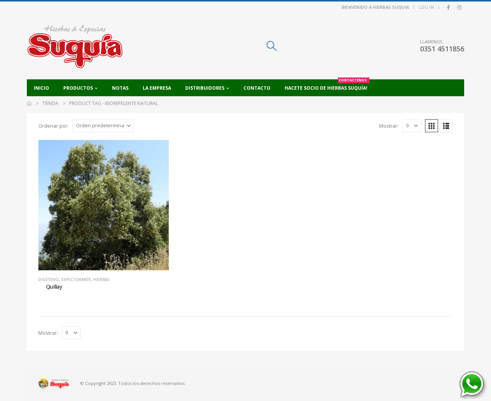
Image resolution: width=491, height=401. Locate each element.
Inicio (41, 88)
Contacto (257, 88)
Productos (78, 88)
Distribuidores (204, 88)
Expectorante (76, 279)
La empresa (157, 88)
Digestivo (48, 279)
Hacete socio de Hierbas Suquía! (326, 85)
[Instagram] (459, 7)
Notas (120, 88)
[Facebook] (448, 7)
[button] (271, 46)
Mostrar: (389, 125)
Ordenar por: (53, 125)
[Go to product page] (103, 205)
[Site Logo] (75, 46)
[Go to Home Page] (29, 103)
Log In (426, 7)
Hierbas (101, 279)
